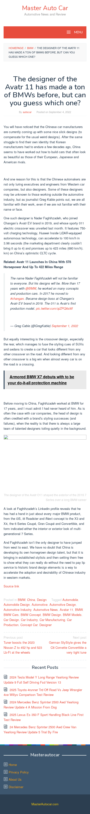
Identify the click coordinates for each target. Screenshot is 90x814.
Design (42, 599)
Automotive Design (62, 604)
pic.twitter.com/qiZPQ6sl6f (54, 308)
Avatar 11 (66, 609)
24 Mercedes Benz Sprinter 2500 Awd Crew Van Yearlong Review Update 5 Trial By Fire (40, 729)
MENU (78, 32)
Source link (11, 586)
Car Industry (29, 619)
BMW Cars (11, 614)
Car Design (11, 619)
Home (13, 764)
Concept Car (28, 624)
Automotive (40, 604)
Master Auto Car (45, 8)
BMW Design (52, 614)
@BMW (30, 288)
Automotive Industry (17, 609)
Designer (45, 624)
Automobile (70, 599)
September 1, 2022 (65, 325)
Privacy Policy (19, 772)
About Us (15, 779)
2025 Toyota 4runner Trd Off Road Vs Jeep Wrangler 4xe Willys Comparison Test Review (43, 692)
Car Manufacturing (52, 619)
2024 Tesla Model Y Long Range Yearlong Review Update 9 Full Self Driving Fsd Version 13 (41, 680)
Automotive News (45, 609)
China (31, 599)
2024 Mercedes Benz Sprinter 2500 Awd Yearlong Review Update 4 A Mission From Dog (41, 704)
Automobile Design (17, 604)
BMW (21, 599)
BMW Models (72, 614)
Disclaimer (16, 787)
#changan (17, 298)
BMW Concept (31, 614)
